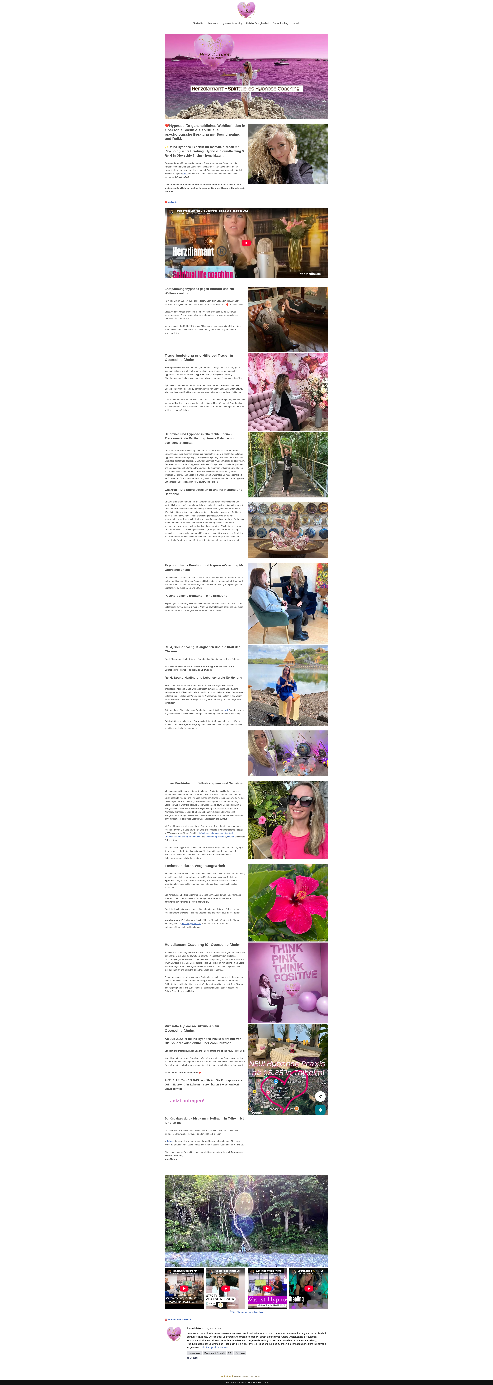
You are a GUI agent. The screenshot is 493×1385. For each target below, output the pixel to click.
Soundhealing (280, 23)
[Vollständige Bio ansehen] (228, 1347)
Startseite (198, 23)
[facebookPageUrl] (188, 1358)
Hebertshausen (217, 833)
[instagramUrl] (191, 1358)
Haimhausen (195, 837)
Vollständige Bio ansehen (214, 1347)
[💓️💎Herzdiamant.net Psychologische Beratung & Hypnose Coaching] (246, 10)
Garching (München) (191, 923)
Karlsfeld (229, 833)
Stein (184, 174)
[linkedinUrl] (196, 1358)
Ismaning (222, 837)
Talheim (170, 1141)
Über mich (212, 23)
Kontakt (296, 23)
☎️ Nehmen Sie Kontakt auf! (178, 1319)
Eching (185, 837)
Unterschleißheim (173, 837)
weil (226, 710)
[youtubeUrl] (194, 1358)
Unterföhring (211, 837)
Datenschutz (259, 1382)
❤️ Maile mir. (171, 202)
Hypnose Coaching (232, 23)
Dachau (230, 837)
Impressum (251, 1382)
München (203, 833)
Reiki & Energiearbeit (257, 23)
